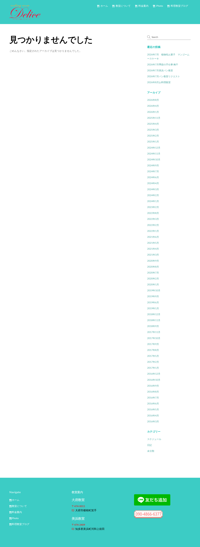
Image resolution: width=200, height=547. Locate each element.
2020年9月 (153, 260)
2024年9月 (153, 165)
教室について (123, 5)
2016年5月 (153, 409)
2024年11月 (153, 153)
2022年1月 (153, 231)
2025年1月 (153, 141)
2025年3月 (153, 129)
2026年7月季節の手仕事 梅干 (162, 64)
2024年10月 (153, 159)
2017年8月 (153, 350)
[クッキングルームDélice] (25, 18)
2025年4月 (153, 123)
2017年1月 (153, 367)
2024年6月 (153, 177)
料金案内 (143, 5)
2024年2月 (153, 195)
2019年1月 (153, 308)
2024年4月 (153, 183)
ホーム (104, 5)
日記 (149, 445)
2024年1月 (153, 201)
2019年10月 (153, 290)
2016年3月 (153, 421)
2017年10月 (153, 338)
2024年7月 (153, 171)
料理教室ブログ (179, 5)
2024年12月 (153, 147)
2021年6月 (153, 236)
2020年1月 (153, 284)
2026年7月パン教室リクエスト (163, 76)
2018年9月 (153, 326)
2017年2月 (153, 361)
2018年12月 (153, 314)
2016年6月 (153, 403)
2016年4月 (153, 415)
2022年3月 (153, 218)
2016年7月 (153, 397)
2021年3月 (153, 254)
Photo (159, 5)
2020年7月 (153, 272)
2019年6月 (153, 302)
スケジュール (154, 439)
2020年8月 (153, 266)
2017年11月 (153, 332)
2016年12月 (153, 373)
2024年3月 (153, 189)
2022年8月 (153, 213)
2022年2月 (153, 225)
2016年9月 (153, 385)
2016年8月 (153, 391)
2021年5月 (153, 242)
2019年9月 (153, 296)
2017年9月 (153, 344)
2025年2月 (153, 135)
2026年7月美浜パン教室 (160, 70)
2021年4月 (153, 248)
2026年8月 (153, 99)
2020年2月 (153, 278)
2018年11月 (153, 320)
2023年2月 (153, 207)
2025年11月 (153, 117)
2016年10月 (153, 379)
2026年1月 (153, 111)
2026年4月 (153, 105)
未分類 (150, 450)
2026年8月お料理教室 (159, 82)
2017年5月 (153, 355)
